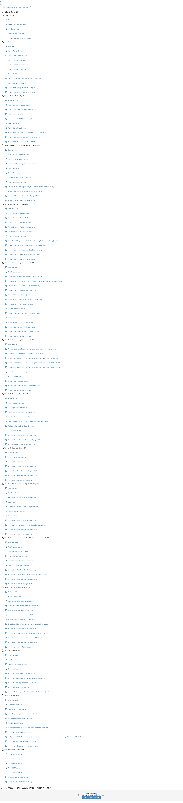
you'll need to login (99, 795)
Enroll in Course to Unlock (91, 798)
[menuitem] (1, 4)
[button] (1, 2)
